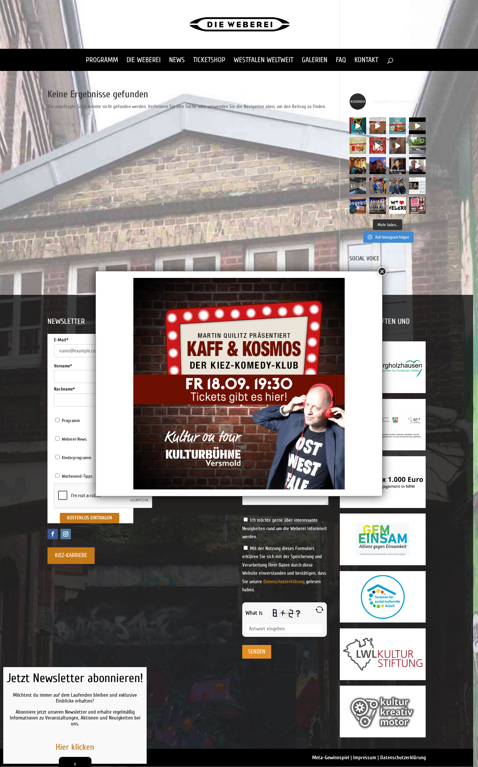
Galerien (314, 61)
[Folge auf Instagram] (65, 534)
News (177, 61)
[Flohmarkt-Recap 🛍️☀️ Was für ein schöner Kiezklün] (377, 125)
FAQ (341, 61)
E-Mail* (61, 340)
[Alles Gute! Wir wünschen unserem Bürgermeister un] (397, 185)
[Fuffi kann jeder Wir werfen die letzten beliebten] (358, 205)
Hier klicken (75, 747)
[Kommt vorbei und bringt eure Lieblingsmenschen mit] (397, 145)
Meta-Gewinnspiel (330, 757)
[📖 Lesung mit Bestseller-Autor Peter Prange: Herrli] (397, 165)
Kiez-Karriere (71, 555)
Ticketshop (209, 61)
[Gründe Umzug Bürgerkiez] (417, 165)
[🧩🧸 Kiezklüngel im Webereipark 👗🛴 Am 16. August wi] (358, 145)
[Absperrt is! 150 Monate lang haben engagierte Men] (377, 185)
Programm (102, 61)
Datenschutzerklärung (284, 581)
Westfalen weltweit (263, 61)
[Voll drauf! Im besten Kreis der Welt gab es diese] (417, 185)
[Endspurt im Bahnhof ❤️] (377, 165)
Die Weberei (143, 61)
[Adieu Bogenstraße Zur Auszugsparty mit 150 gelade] (377, 205)
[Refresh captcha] (319, 610)
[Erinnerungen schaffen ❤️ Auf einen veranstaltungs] (397, 205)
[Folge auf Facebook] (52, 534)
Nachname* (64, 389)
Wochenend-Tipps (77, 476)
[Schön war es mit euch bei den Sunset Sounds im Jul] (417, 125)
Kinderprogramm (76, 457)
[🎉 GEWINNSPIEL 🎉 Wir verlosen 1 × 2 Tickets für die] (417, 205)
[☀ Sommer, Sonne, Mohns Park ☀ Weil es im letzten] (417, 145)
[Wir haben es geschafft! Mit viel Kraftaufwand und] (358, 185)
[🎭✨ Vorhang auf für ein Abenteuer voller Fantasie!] (358, 125)
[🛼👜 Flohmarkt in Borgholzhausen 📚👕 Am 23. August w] (397, 125)
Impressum (364, 757)
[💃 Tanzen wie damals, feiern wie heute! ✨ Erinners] (377, 145)
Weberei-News (74, 439)
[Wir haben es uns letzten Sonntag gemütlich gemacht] (358, 165)
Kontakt (366, 61)
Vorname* (63, 366)
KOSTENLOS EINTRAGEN (89, 518)
